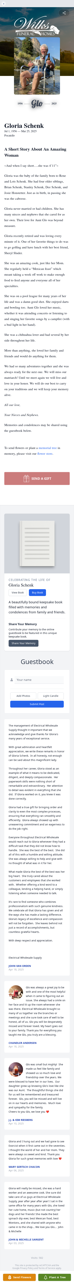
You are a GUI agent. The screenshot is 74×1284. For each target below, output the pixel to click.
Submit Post (37, 704)
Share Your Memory (23, 643)
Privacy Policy (27, 1268)
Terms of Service (46, 1268)
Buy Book (37, 592)
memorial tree (48, 448)
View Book (18, 592)
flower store (44, 453)
